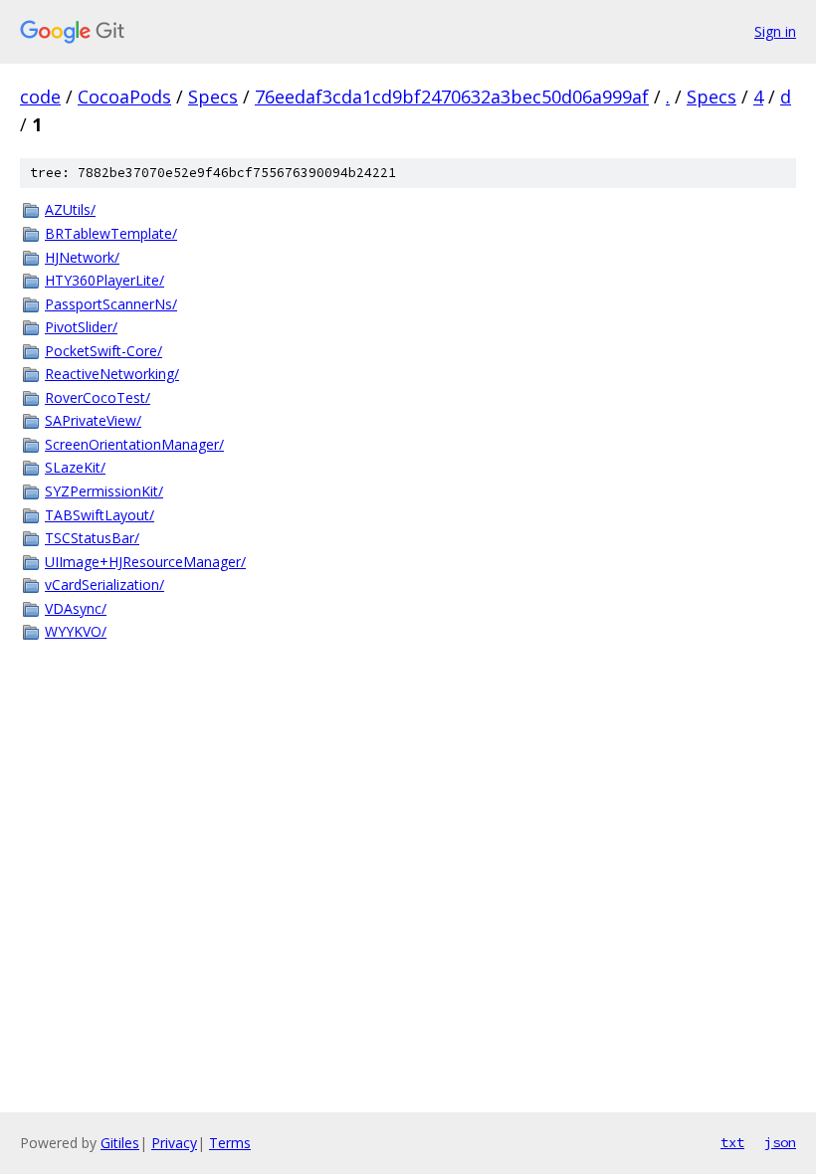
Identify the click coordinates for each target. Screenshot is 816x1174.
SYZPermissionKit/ (104, 491)
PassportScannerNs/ (111, 303)
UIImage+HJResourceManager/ (145, 561)
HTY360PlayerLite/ (104, 280)
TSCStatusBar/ (92, 537)
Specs (213, 96)
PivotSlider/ (81, 326)
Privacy (174, 1142)
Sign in (775, 31)
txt (732, 1142)
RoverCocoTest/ (97, 397)
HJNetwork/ (82, 257)
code (40, 96)
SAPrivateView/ (93, 420)
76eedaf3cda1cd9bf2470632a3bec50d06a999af (452, 96)
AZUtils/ (70, 209)
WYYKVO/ (75, 631)
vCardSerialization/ (104, 584)
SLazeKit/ (75, 467)
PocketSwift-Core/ (103, 350)
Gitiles (120, 1142)
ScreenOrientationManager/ (134, 444)
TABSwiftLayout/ (99, 514)
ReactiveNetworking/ (112, 373)
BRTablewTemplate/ (111, 233)
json (780, 1142)
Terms (230, 1142)
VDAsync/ (75, 608)
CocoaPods (124, 96)
